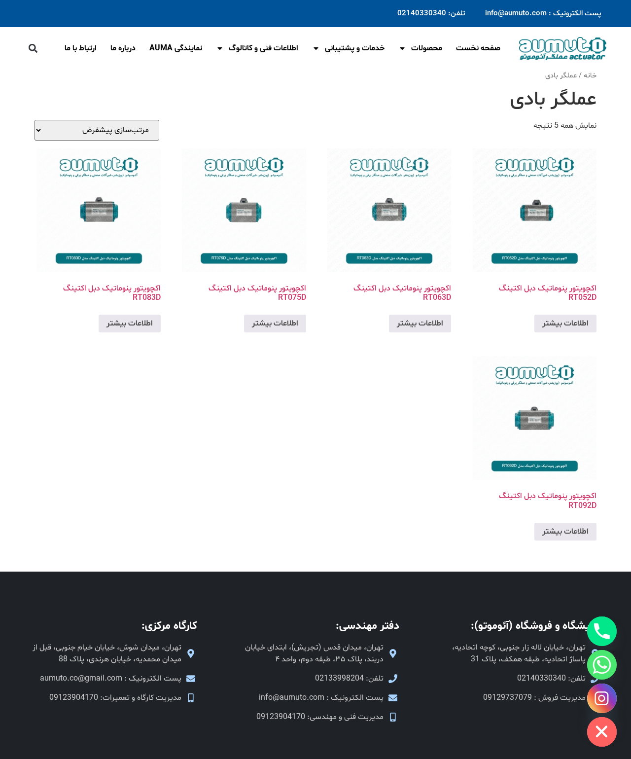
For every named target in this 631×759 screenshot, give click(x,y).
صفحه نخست (478, 48)
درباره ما (123, 48)
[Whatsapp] (602, 665)
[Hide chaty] (602, 732)
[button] (33, 48)
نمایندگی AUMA (175, 48)
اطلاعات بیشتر (565, 323)
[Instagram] (602, 698)
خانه (590, 75)
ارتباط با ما (81, 48)
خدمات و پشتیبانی (355, 48)
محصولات (426, 48)
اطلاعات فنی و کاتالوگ (263, 48)
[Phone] (602, 631)
